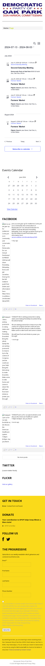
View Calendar (12, 209)
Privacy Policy (31, 664)
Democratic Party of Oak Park (23, 661)
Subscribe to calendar (21, 149)
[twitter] (8, 539)
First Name (5, 571)
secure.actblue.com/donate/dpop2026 (24, 237)
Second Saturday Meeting (22, 67)
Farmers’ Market (18, 84)
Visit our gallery (7, 484)
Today (22, 141)
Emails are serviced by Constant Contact (20, 650)
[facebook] (3, 539)
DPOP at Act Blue (10, 526)
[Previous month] (8, 177)
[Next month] (36, 177)
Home (5, 28)
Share (41, 305)
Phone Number (7, 591)
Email (4, 561)
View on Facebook (31, 305)
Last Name (5, 581)
